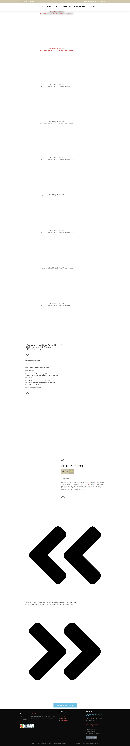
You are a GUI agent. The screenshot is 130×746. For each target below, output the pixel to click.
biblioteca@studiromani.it (83, 484)
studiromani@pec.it (91, 726)
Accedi (92, 6)
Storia (49, 6)
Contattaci (67, 6)
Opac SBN (63, 717)
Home (42, 6)
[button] (2, 175)
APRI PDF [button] (65, 471)
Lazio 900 (63, 715)
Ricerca (57, 6)
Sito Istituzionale (80, 6)
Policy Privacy (64, 720)
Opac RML (63, 718)
